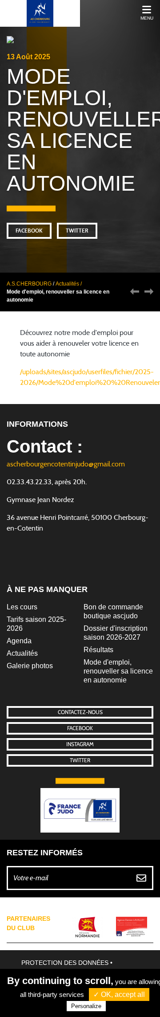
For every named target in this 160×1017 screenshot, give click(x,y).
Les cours (22, 607)
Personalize (86, 1006)
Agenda (19, 641)
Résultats (98, 649)
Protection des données (64, 962)
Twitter (77, 230)
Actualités (22, 653)
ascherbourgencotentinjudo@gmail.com (66, 464)
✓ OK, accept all (119, 994)
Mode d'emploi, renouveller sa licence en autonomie (118, 671)
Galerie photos (30, 666)
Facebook (29, 230)
